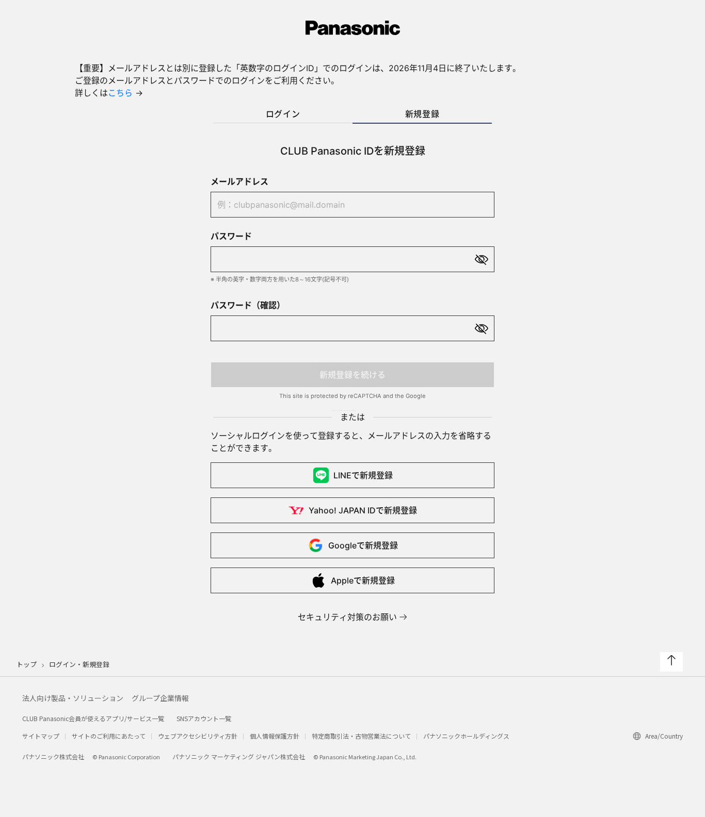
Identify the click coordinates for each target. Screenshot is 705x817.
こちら (120, 93)
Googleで (363, 545)
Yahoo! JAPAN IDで (363, 510)
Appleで (363, 580)
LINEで (363, 475)
